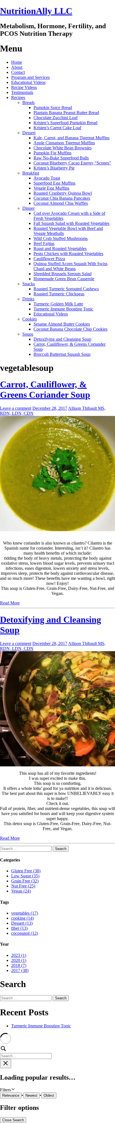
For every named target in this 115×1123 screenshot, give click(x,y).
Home (16, 62)
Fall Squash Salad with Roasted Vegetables (71, 223)
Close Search (13, 1120)
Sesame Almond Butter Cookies (61, 324)
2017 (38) (19, 970)
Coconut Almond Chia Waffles (60, 203)
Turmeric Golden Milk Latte (58, 304)
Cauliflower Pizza (49, 258)
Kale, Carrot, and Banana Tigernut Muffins (71, 137)
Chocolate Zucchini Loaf (55, 117)
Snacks (28, 283)
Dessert (28, 132)
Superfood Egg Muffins (54, 183)
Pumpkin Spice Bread (52, 107)
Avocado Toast (46, 178)
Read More (10, 603)
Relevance (10, 1095)
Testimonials (22, 92)
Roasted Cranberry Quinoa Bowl (62, 193)
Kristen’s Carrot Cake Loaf (57, 127)
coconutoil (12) (24, 933)
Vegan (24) (21, 891)
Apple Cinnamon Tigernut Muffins (64, 142)
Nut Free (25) (23, 886)
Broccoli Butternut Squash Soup (61, 354)
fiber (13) (19, 928)
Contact (18, 72)
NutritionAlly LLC (36, 11)
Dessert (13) (22, 923)
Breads (28, 102)
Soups (27, 334)
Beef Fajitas (43, 243)
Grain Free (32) (25, 881)
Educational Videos (28, 82)
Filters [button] (12, 1090)
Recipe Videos (24, 87)
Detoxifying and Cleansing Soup (62, 339)
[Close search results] (5, 1063)
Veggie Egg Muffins (51, 188)
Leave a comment (15, 408)
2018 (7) (18, 965)
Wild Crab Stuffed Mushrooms (60, 238)
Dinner (28, 208)
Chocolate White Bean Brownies (62, 147)
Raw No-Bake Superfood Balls (61, 158)
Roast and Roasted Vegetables (60, 248)
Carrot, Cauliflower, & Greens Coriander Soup (45, 389)
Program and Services (30, 77)
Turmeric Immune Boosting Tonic (63, 309)
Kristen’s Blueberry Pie (54, 168)
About (16, 67)
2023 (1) (18, 955)
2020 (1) (18, 960)
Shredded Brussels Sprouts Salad (62, 273)
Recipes (18, 97)
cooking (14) (22, 918)
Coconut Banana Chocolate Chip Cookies (70, 329)
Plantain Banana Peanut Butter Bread (66, 112)
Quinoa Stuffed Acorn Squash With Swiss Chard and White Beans (70, 266)
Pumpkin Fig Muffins (52, 152)
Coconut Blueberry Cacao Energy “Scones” (72, 163)
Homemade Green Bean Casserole (63, 278)
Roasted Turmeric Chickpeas (58, 293)
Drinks (28, 298)
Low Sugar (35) (25, 876)
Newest (31, 1095)
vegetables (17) (24, 913)
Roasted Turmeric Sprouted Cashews (66, 288)
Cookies (29, 319)
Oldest (49, 1095)
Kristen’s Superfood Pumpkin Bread (65, 122)
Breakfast (30, 173)
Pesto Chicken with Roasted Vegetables (68, 253)
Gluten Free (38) (25, 870)
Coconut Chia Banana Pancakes (61, 198)
